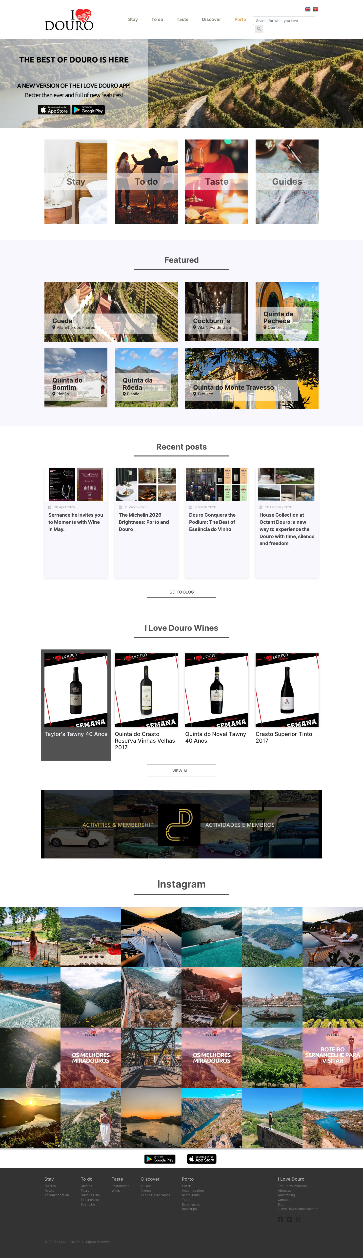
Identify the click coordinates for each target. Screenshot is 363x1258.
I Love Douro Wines (155, 1195)
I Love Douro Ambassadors (298, 1209)
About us (284, 1190)
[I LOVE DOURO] (69, 19)
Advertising (286, 1195)
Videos (146, 1190)
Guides (146, 1186)
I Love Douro (291, 1179)
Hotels (49, 1190)
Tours (85, 1190)
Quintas (50, 1186)
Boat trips (88, 1204)
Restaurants (120, 1186)
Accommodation (56, 1195)
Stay (133, 19)
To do (157, 19)
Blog (281, 1204)
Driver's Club (90, 1195)
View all (181, 770)
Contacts (284, 1200)
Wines (116, 1190)
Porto (240, 19)
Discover (211, 19)
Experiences (90, 1200)
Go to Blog (181, 592)
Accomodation (193, 1190)
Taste (183, 19)
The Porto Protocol (292, 1186)
